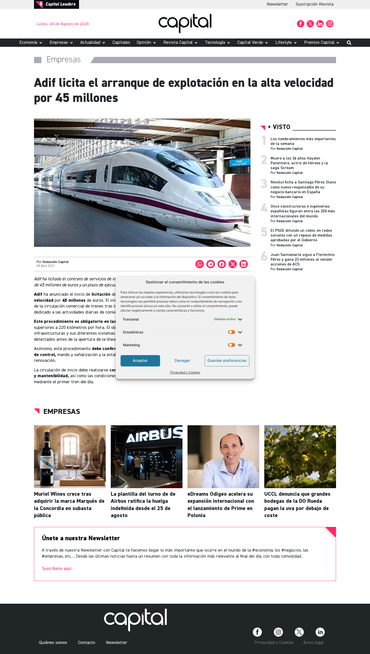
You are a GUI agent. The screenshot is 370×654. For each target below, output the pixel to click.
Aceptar (140, 360)
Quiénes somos (53, 642)
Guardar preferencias (227, 360)
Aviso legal (313, 642)
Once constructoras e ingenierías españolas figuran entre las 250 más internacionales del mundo (303, 211)
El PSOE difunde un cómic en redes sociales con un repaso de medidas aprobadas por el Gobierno (301, 235)
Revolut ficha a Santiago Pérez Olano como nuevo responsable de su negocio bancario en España (303, 187)
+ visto (279, 127)
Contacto (86, 642)
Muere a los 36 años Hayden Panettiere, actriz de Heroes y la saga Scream (299, 163)
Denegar (182, 360)
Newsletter (277, 4)
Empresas (61, 412)
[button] (31, 43)
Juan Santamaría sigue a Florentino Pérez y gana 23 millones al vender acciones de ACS (303, 259)
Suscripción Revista (315, 4)
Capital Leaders (60, 4)
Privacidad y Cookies (185, 372)
